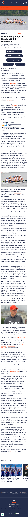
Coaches (17, 8)
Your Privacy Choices (22, 508)
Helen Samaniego (20, 337)
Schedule (23, 8)
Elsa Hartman (17, 193)
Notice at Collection (14, 510)
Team (12, 8)
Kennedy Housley (14, 371)
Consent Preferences (17, 506)
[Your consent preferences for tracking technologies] (2, 514)
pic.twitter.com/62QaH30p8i (10, 127)
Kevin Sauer (13, 83)
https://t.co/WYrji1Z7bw (14, 124)
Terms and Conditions (5, 508)
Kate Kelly (3, 347)
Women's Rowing (5, 476)
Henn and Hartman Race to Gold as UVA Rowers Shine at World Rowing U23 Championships (11, 480)
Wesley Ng (14, 105)
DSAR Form (14, 508)
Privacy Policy (9, 506)
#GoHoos (9, 125)
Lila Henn (9, 100)
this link (12, 451)
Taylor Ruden (11, 346)
